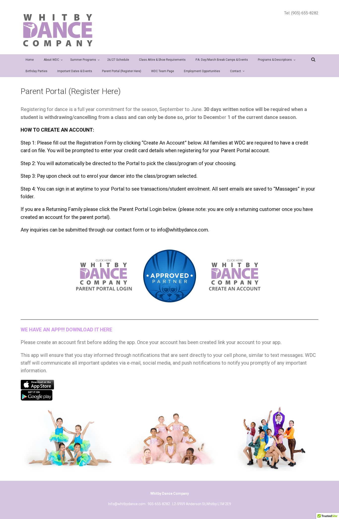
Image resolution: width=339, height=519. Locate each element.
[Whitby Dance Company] (58, 30)
